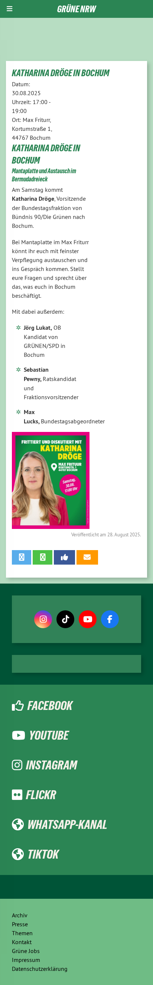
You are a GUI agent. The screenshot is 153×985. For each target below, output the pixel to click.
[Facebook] (110, 619)
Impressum (26, 959)
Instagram (51, 765)
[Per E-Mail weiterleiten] (87, 557)
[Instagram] (43, 619)
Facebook (49, 705)
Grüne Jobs (26, 951)
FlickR (41, 795)
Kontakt (22, 942)
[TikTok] (65, 619)
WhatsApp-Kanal (67, 824)
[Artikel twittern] (21, 557)
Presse (20, 924)
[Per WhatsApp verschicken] (42, 557)
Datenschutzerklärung (40, 968)
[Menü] (9, 9)
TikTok (43, 854)
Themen (22, 933)
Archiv (19, 915)
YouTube (49, 735)
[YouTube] (88, 619)
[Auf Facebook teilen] (64, 557)
